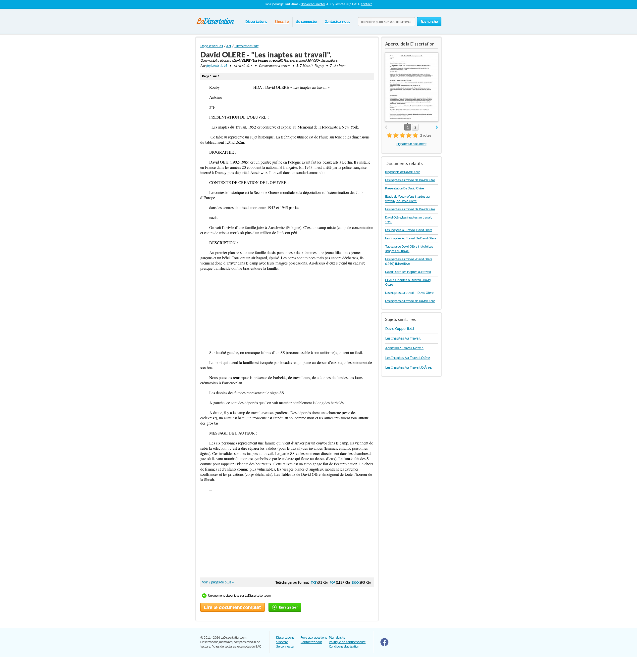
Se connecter (306, 21)
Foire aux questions (314, 637)
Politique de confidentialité (347, 642)
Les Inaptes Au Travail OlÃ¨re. (408, 367)
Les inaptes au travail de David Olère (410, 180)
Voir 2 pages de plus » (217, 582)
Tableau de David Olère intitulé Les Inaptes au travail (409, 248)
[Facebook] (384, 645)
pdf (332, 582)
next (437, 127)
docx (356, 582)
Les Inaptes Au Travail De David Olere (410, 238)
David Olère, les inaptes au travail (408, 272)
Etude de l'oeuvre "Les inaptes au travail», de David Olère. (407, 198)
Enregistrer (288, 607)
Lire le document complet (232, 607)
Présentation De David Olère (404, 188)
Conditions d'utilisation (344, 646)
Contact (366, 4)
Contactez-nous (337, 21)
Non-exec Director (313, 4)
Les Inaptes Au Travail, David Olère (408, 230)
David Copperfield (399, 328)
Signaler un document (411, 144)
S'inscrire (281, 21)
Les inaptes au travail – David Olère (409, 293)
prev (386, 127)
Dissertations (256, 21)
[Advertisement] (287, 310)
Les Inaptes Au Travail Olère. (407, 357)
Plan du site (337, 637)
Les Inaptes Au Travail (402, 338)
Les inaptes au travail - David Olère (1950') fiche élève (408, 261)
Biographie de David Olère (402, 172)
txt (314, 582)
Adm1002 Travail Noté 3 (404, 348)
